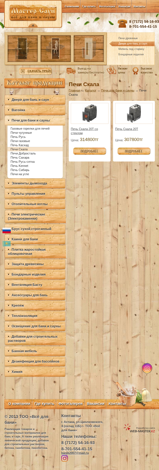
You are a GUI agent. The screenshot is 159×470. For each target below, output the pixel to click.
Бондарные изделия (131, 54)
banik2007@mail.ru (75, 453)
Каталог (90, 90)
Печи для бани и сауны (117, 90)
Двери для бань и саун (132, 43)
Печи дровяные (128, 38)
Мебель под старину (131, 49)
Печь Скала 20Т (126, 129)
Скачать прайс (40, 71)
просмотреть (82, 149)
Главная (74, 90)
